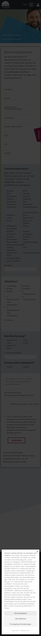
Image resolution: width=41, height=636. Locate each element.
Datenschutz (24, 630)
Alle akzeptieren (20, 613)
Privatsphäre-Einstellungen (20, 624)
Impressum (15, 630)
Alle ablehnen (20, 619)
